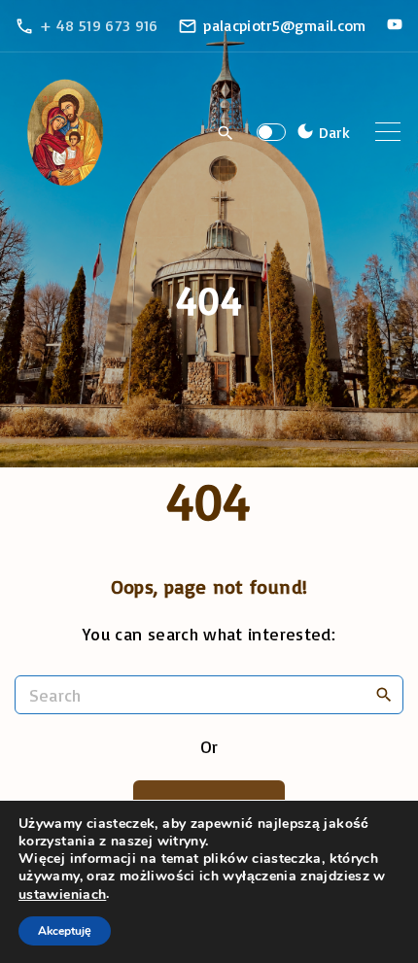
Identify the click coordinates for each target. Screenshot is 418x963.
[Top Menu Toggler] (387, 132)
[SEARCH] (384, 693)
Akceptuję (64, 931)
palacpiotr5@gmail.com (284, 25)
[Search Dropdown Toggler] (226, 133)
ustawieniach (62, 895)
